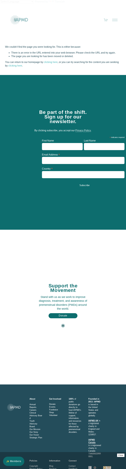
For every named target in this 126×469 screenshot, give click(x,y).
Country (47, 168)
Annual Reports (33, 405)
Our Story (34, 432)
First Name (48, 140)
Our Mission (35, 429)
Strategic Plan (36, 437)
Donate (63, 315)
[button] (13, 461)
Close (120, 455)
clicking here (51, 62)
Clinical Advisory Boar (36, 414)
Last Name (90, 140)
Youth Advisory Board (33, 424)
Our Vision (34, 435)
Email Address (51, 154)
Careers (33, 410)
